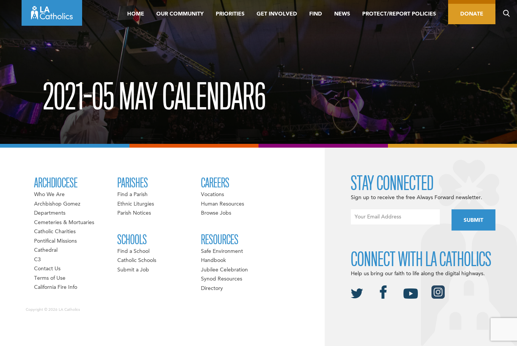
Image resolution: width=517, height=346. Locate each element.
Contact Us (47, 268)
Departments (49, 213)
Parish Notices (134, 213)
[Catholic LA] (52, 13)
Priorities (230, 14)
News (342, 14)
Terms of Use (49, 278)
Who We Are (49, 194)
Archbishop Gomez (57, 204)
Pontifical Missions (55, 241)
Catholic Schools (136, 260)
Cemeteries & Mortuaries (64, 222)
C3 (37, 259)
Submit (473, 220)
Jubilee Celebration (224, 270)
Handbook (213, 260)
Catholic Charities (55, 231)
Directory (212, 288)
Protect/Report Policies (399, 14)
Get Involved (277, 14)
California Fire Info (55, 287)
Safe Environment (222, 251)
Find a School (133, 251)
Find (315, 14)
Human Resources (222, 204)
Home (135, 14)
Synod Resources (221, 279)
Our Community (180, 14)
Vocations (212, 194)
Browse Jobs (216, 213)
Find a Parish (132, 194)
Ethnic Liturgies (135, 204)
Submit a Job (133, 270)
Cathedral (46, 250)
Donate (471, 14)
